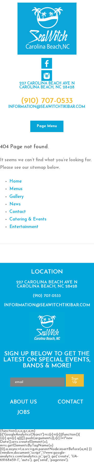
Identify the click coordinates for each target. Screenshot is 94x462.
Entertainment (23, 227)
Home (15, 181)
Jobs (23, 412)
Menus (15, 189)
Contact (17, 212)
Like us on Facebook (46, 63)
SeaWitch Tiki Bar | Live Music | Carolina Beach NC (47, 29)
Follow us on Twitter (46, 75)
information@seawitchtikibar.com (46, 107)
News (15, 204)
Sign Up (75, 380)
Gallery (16, 196)
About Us (23, 402)
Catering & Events (27, 219)
